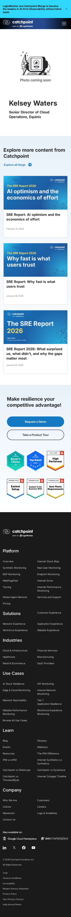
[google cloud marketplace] (20, 838)
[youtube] (33, 847)
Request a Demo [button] (35, 421)
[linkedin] (4, 847)
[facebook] (24, 847)
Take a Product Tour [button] (35, 435)
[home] (18, 23)
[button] (66, 9)
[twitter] (14, 847)
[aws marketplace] (54, 838)
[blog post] (35, 206)
